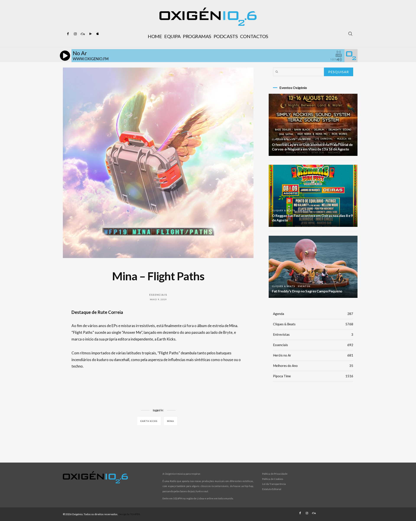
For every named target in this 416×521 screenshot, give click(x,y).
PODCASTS (226, 36)
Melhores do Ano (313, 366)
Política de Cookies (272, 478)
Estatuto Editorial (271, 489)
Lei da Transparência (274, 483)
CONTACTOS (254, 36)
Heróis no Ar (313, 355)
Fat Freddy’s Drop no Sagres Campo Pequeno (307, 291)
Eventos (304, 139)
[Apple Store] (97, 34)
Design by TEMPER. (130, 514)
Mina (170, 421)
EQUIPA (172, 36)
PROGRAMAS (197, 36)
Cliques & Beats (283, 139)
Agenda (313, 314)
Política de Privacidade (275, 473)
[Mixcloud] (82, 34)
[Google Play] (90, 34)
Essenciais (158, 294)
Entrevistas (313, 334)
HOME (155, 36)
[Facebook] (68, 34)
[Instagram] (75, 34)
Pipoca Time (313, 376)
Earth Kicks (149, 421)
